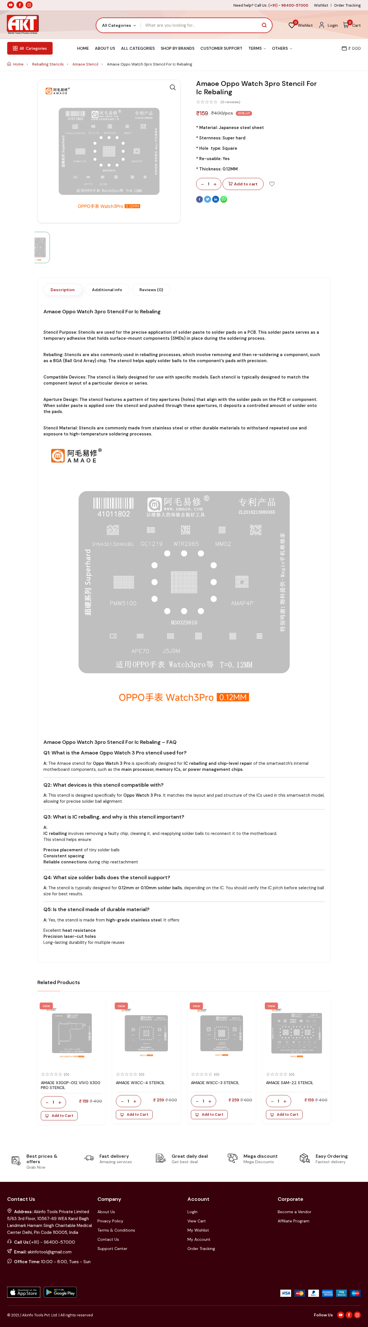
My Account (198, 1239)
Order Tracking (347, 5)
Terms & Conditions (116, 1230)
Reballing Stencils (48, 64)
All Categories (138, 48)
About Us (105, 48)
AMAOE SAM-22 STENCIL (289, 1082)
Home (83, 48)
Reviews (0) (151, 289)
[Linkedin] (216, 201)
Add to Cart (62, 1115)
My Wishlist (198, 1230)
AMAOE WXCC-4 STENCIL (140, 1082)
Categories (33, 48)
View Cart (196, 1221)
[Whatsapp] (223, 201)
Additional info (107, 289)
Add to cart (246, 184)
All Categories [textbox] (116, 25)
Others (280, 48)
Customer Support (221, 48)
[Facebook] (200, 201)
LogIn (192, 1211)
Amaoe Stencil (85, 64)
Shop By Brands (177, 48)
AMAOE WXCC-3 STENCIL (215, 1082)
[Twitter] (208, 201)
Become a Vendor (294, 1211)
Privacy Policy (110, 1221)
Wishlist (321, 5)
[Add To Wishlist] (272, 183)
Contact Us (108, 1239)
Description (63, 289)
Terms (255, 48)
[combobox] (118, 25)
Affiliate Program (293, 1221)
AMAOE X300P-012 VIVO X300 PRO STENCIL (70, 1085)
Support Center (112, 1248)
